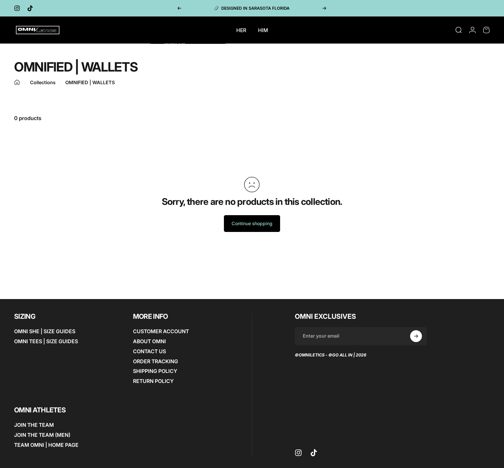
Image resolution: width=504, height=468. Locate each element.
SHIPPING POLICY (155, 371)
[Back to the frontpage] (17, 82)
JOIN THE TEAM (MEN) (42, 435)
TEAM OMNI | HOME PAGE (46, 445)
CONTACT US (149, 351)
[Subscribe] (416, 336)
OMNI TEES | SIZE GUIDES (46, 341)
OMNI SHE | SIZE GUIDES (44, 331)
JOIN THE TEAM (34, 425)
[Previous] (179, 8)
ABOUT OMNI (149, 341)
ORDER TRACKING (155, 361)
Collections (43, 82)
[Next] (324, 8)
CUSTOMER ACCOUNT (161, 331)
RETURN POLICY (153, 381)
